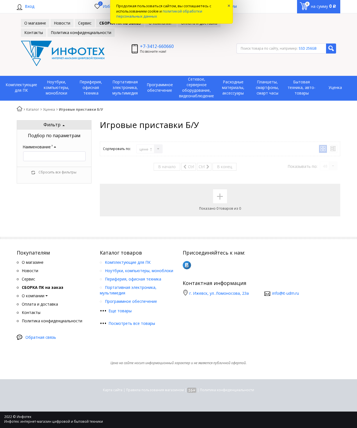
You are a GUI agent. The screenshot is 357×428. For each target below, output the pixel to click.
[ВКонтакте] (187, 265)
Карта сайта (112, 390)
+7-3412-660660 (157, 46)
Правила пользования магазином (155, 390)
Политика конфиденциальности (227, 390)
